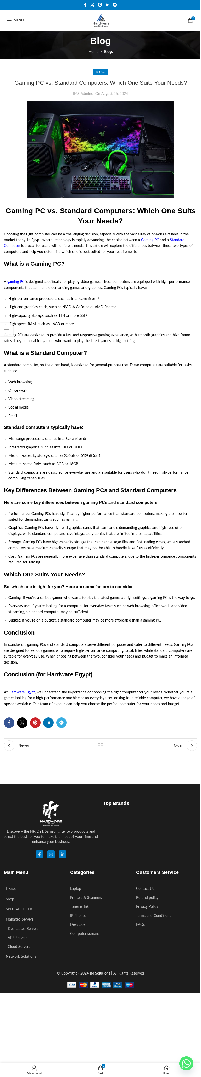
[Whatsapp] (186, 1063)
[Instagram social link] (51, 854)
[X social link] (92, 5)
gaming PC (15, 282)
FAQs (140, 925)
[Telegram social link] (115, 5)
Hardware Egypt (22, 692)
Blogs (108, 52)
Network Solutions (21, 956)
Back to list (100, 745)
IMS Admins (83, 94)
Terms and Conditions (153, 916)
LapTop (75, 889)
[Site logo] (100, 20)
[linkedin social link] (62, 854)
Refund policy (147, 898)
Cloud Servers (19, 947)
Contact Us (145, 889)
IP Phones (78, 916)
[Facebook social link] (85, 5)
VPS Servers (17, 938)
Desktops (77, 925)
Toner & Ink (79, 907)
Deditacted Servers (23, 929)
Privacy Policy (147, 907)
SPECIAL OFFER (19, 909)
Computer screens (84, 934)
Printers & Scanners (86, 898)
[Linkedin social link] (107, 5)
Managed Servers (20, 919)
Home (93, 52)
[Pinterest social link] (100, 5)
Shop (10, 899)
